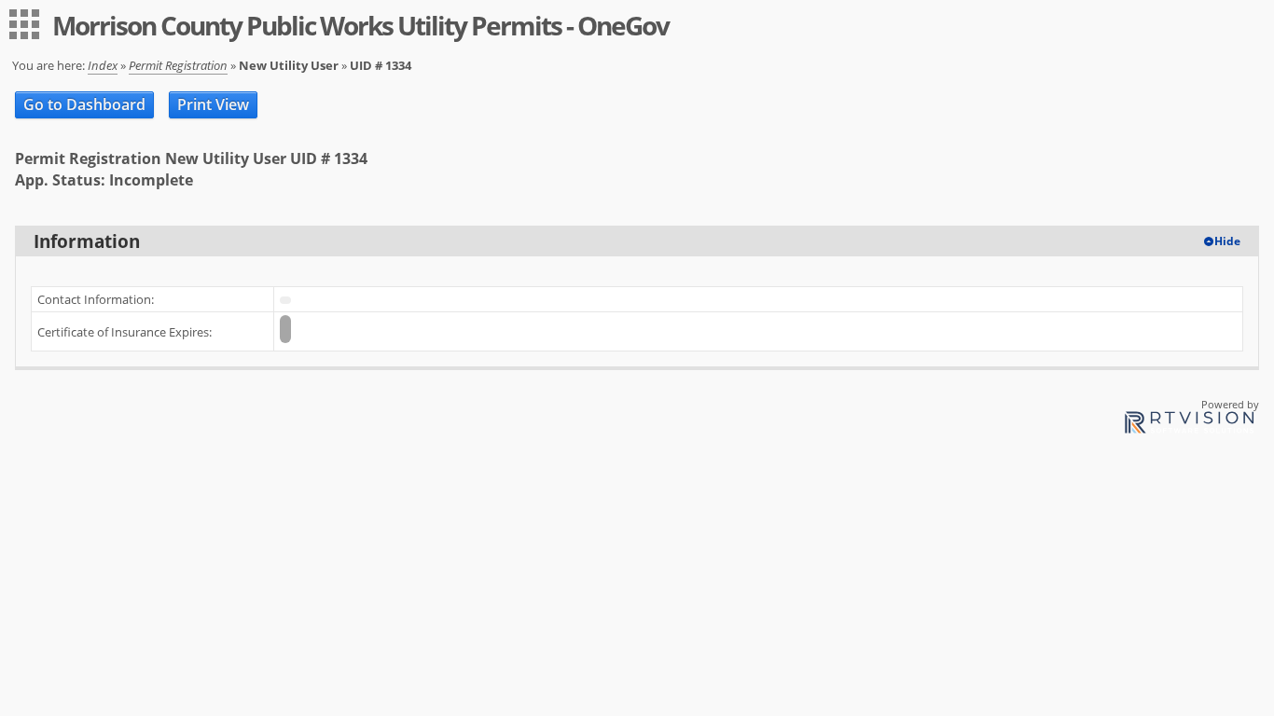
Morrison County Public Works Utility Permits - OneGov (360, 25)
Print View (213, 104)
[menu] (24, 24)
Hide (1227, 241)
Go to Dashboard (84, 104)
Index (103, 65)
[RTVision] (1189, 426)
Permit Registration (178, 65)
